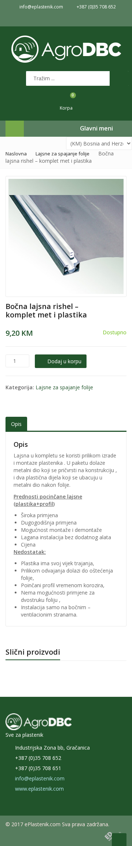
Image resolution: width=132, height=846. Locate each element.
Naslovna (16, 153)
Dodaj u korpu (64, 361)
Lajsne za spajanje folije (62, 153)
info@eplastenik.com (40, 778)
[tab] (16, 424)
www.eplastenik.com (39, 788)
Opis (16, 423)
